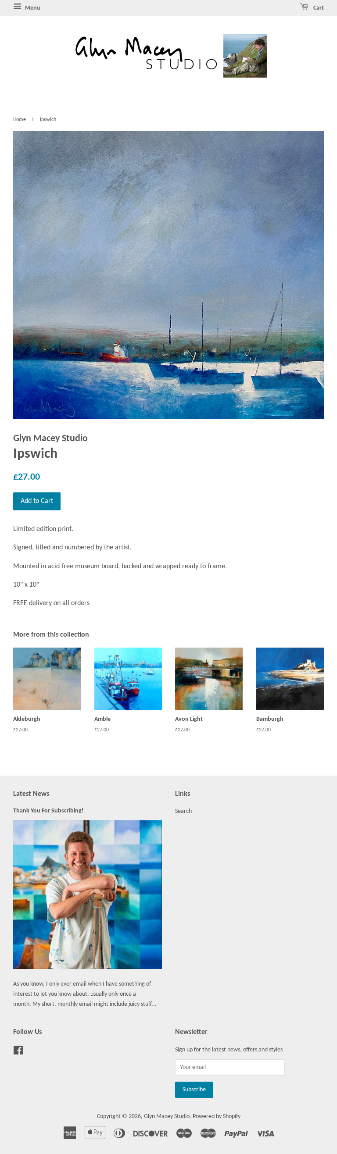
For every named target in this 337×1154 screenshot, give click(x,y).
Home (19, 119)
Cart (318, 8)
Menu (32, 8)
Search (183, 811)
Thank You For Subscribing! (48, 811)
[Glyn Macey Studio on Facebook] (18, 1052)
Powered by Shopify (216, 1116)
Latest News (31, 794)
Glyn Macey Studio (167, 1116)
